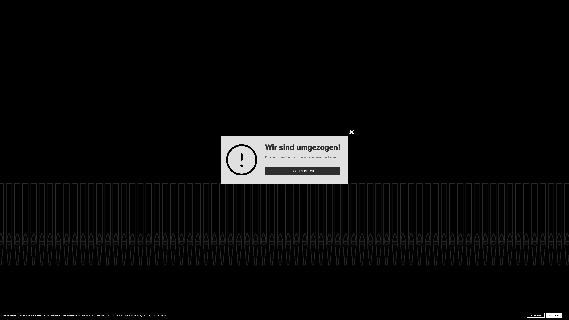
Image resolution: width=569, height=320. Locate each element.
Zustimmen (554, 315)
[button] (351, 132)
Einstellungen (535, 315)
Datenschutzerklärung (156, 315)
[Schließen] (565, 315)
